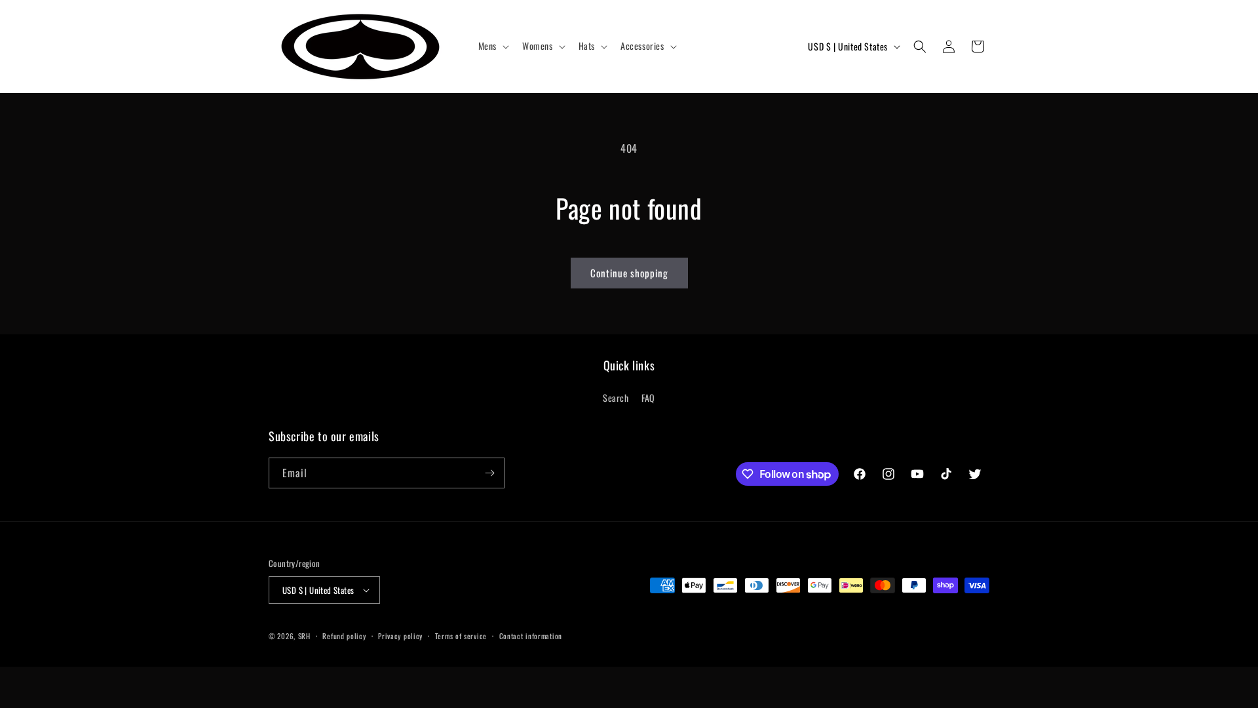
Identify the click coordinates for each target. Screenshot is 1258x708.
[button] (492, 46)
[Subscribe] (489, 473)
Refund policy (344, 636)
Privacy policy (400, 636)
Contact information (530, 636)
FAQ (648, 397)
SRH (304, 636)
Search (616, 397)
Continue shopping (629, 273)
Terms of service (461, 636)
